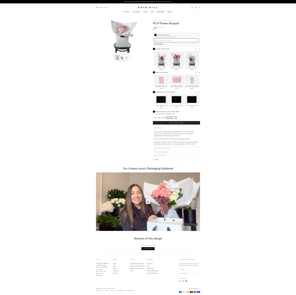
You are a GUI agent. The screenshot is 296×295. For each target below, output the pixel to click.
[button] (192, 7)
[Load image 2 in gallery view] (122, 57)
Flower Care (150, 268)
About (114, 263)
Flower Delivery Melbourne (137, 263)
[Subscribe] (199, 273)
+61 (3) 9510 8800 (103, 267)
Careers (115, 268)
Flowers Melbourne (160, 20)
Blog (114, 266)
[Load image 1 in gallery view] (117, 57)
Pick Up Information (152, 273)
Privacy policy (106, 290)
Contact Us (116, 270)
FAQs (148, 266)
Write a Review (150, 249)
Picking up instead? (158, 44)
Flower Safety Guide (152, 270)
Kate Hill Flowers (103, 288)
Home (154, 20)
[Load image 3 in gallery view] (126, 57)
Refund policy (99, 290)
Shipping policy (121, 290)
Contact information (130, 290)
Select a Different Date (160, 117)
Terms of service (113, 290)
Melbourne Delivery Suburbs (137, 266)
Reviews (115, 273)
